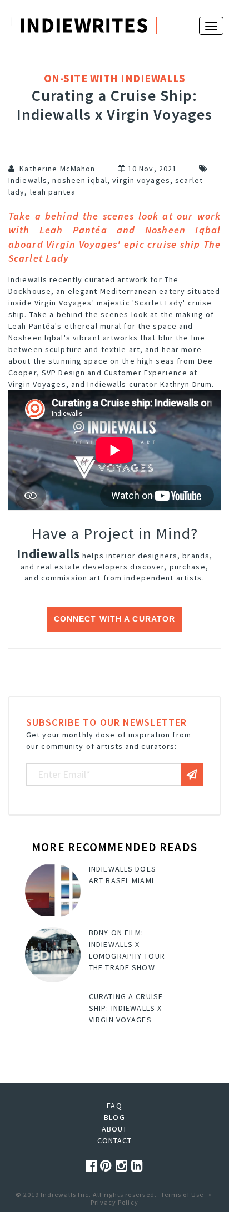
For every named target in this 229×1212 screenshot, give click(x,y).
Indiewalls (27, 180)
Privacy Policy (114, 1202)
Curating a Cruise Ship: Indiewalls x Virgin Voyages (126, 1008)
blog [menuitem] (114, 1117)
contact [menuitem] (114, 1140)
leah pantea (53, 192)
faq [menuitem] (114, 1106)
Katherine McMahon (57, 169)
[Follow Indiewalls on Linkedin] (137, 1165)
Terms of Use (182, 1194)
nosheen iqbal (79, 180)
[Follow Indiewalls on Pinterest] (108, 1165)
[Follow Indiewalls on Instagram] (123, 1165)
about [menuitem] (115, 1129)
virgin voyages (141, 180)
